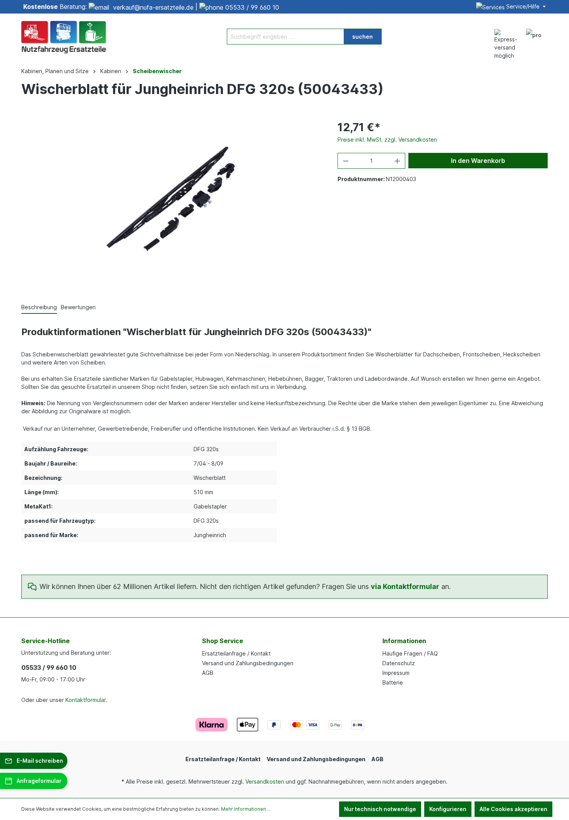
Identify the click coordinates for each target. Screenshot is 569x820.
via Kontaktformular (405, 586)
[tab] (39, 307)
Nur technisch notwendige (380, 809)
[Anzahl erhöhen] (397, 161)
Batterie (392, 682)
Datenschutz (398, 663)
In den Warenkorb (478, 160)
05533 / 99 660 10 (252, 7)
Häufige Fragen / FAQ (410, 653)
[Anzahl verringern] (346, 161)
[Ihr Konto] (533, 36)
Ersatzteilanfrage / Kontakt (236, 653)
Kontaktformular (85, 700)
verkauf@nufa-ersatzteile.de (153, 7)
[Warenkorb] (550, 32)
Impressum (396, 672)
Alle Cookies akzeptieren (513, 809)
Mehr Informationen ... (246, 809)
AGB (207, 672)
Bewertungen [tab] (78, 307)
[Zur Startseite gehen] (63, 36)
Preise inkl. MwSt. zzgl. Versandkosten (387, 139)
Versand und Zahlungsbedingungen (247, 663)
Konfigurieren (447, 809)
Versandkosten (264, 781)
